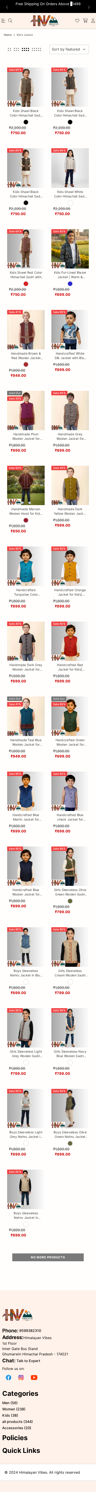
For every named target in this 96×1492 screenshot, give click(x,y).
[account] (93, 20)
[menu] (10, 20)
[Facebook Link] (8, 1377)
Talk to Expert (28, 1361)
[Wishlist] (77, 20)
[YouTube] (34, 1377)
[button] (9, 49)
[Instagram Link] (21, 1377)
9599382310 (30, 1330)
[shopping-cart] (85, 20)
